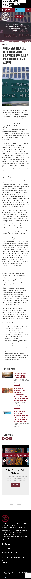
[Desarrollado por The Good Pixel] (15, 577)
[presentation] (4, 460)
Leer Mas (12, 485)
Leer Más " (17, 385)
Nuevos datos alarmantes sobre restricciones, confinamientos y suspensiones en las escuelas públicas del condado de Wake (21, 394)
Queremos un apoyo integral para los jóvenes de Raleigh (20, 375)
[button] (28, 10)
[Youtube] (9, 10)
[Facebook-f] (2, 10)
